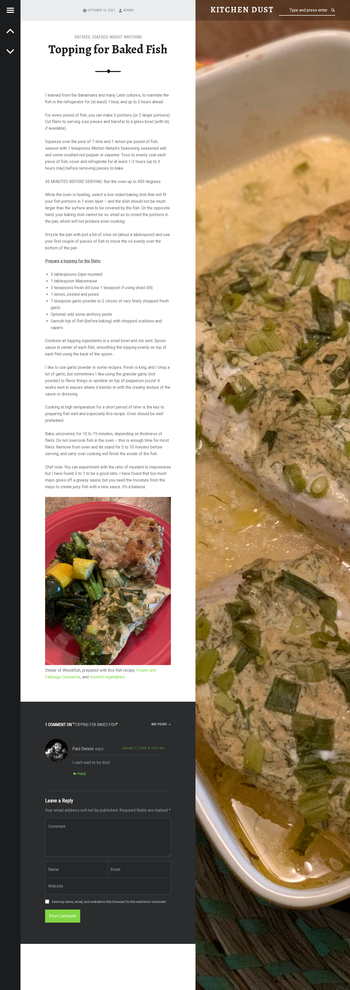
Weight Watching (125, 37)
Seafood (100, 37)
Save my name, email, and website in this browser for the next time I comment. (109, 902)
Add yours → (161, 724)
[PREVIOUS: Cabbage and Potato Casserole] (10, 51)
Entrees (82, 37)
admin (128, 10)
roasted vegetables (107, 677)
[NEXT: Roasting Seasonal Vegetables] (10, 31)
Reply (82, 773)
